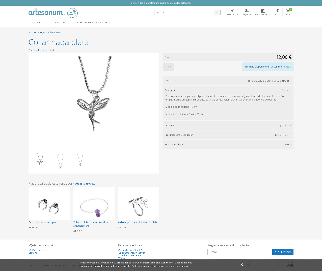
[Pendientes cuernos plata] (49, 207)
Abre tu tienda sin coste (93, 22)
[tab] (228, 80)
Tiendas (60, 22)
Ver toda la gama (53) (84, 183)
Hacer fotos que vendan (130, 255)
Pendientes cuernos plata (43, 222)
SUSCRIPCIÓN (283, 252)
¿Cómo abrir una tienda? (130, 250)
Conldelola (38, 50)
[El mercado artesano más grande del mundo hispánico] (53, 12)
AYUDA (121, 258)
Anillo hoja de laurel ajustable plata (137, 222)
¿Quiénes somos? (37, 250)
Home (32, 32)
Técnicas (38, 22)
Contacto (33, 252)
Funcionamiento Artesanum (132, 252)
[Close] (241, 264)
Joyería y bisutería (50, 32)
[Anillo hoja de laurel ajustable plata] (138, 207)
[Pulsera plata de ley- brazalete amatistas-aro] (94, 207)
